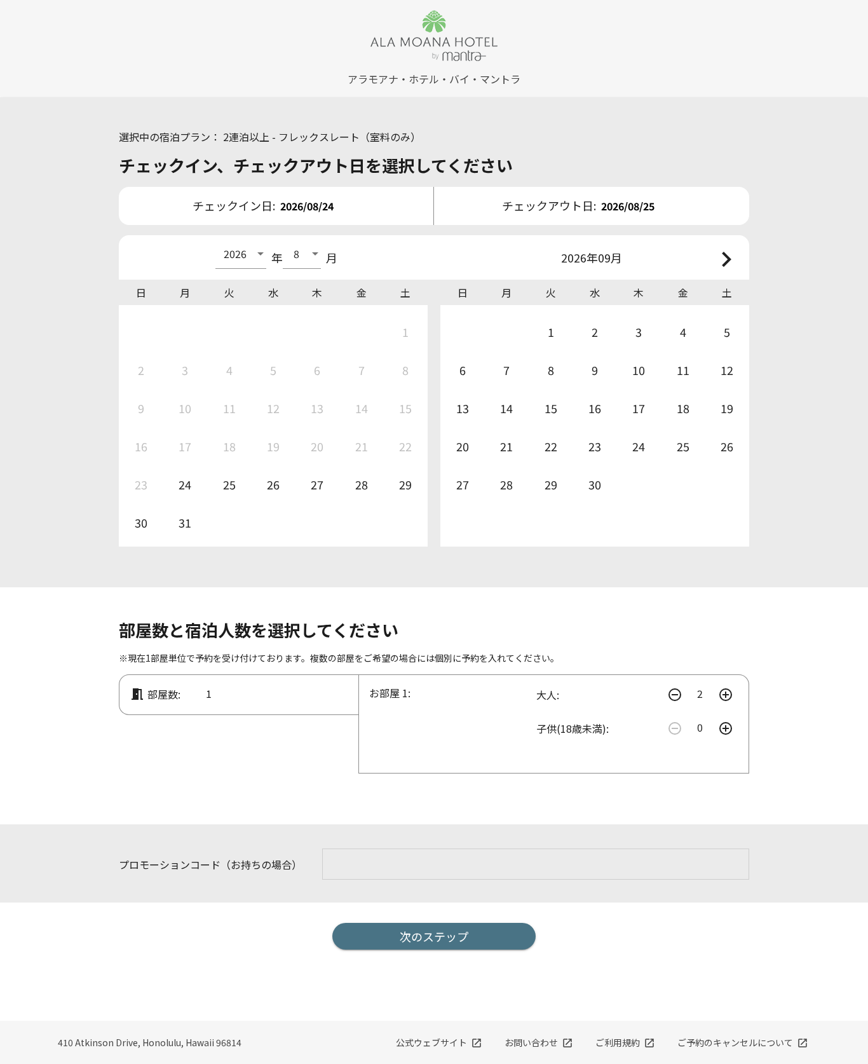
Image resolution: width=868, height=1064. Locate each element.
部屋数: (155, 694)
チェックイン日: (234, 205)
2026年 (579, 257)
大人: (547, 694)
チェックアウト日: (549, 205)
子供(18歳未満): (572, 728)
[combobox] (240, 253)
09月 (610, 257)
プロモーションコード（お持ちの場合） (210, 864)
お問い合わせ (539, 1042)
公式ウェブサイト (439, 1042)
